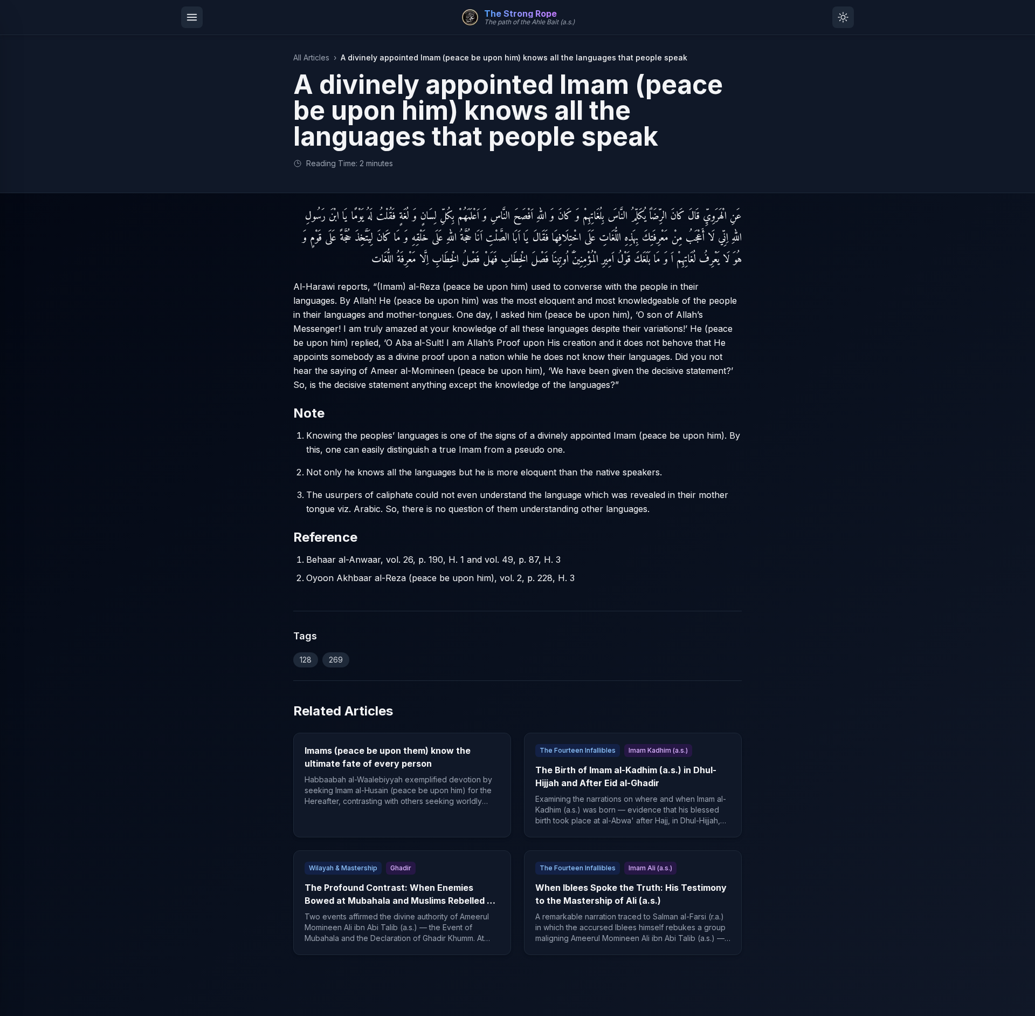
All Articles (311, 57)
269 (336, 659)
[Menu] (192, 17)
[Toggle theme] (843, 17)
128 (306, 659)
